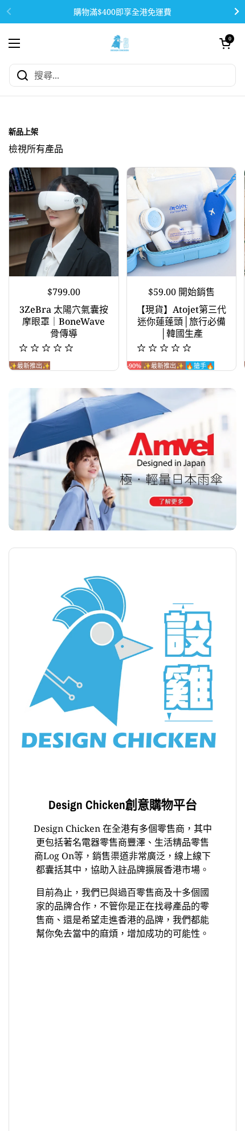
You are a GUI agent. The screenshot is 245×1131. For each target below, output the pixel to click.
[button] (225, 43)
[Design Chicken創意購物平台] (119, 43)
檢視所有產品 (36, 148)
